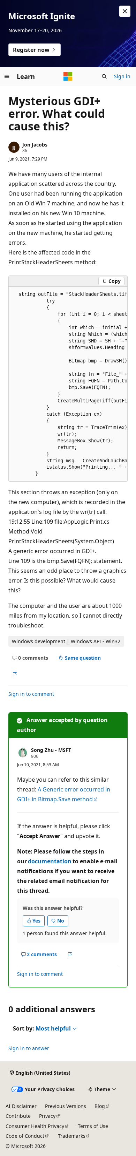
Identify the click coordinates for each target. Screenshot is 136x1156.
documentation (49, 861)
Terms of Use (93, 1126)
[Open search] (104, 76)
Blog (100, 1106)
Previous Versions (65, 1106)
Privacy (47, 1116)
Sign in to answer (28, 1048)
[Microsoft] (68, 76)
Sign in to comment (31, 694)
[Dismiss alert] (124, 11)
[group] (68, 384)
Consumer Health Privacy (35, 1126)
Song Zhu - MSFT (51, 750)
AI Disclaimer (21, 1106)
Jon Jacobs (34, 144)
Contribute (18, 1116)
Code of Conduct (25, 1136)
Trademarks (71, 1136)
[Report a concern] (14, 674)
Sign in (122, 76)
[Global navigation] (7, 76)
